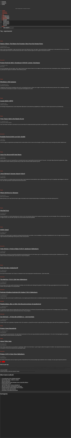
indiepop (2, 368)
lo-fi (16, 368)
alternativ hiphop (4, 367)
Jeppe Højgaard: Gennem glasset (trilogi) (12, 174)
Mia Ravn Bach (3, 307)
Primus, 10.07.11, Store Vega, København (12, 354)
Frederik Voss (2, 177)
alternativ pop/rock (8, 367)
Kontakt (5, 25)
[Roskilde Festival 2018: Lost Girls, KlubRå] (7, 132)
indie (67, 367)
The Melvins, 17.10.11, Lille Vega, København (13, 279)
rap (39, 368)
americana (18, 367)
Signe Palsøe (2, 140)
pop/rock (23, 368)
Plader (3, 15)
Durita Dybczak (3, 271)
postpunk (26, 368)
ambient (15, 367)
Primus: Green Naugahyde (8, 328)
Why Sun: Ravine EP (6, 381)
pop (21, 368)
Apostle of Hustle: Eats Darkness (9, 389)
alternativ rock (12, 367)
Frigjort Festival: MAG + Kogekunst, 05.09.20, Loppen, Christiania (20, 63)
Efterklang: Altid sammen (8, 82)
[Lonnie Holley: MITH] (6, 97)
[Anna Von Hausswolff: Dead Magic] (7, 150)
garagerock (61, 367)
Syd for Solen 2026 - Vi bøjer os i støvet (10, 379)
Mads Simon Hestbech (4, 196)
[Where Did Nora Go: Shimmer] (7, 188)
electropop (48, 367)
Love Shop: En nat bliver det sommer (10, 390)
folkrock (59, 367)
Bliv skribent (6, 23)
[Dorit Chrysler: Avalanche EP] (6, 264)
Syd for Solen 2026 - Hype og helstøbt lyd (11, 385)
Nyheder (2, 301)
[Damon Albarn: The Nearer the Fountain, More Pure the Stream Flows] (7, 39)
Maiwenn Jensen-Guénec (5, 47)
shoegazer (48, 368)
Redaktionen (6, 21)
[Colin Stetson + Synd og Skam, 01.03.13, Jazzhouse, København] (7, 244)
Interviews (4, 18)
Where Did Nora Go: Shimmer (9, 193)
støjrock (60, 368)
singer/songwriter (53, 368)
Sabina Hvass (2, 158)
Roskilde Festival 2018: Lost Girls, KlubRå (12, 137)
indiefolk (69, 367)
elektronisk (52, 367)
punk (38, 368)
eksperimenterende (38, 367)
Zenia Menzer (3, 214)
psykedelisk (35, 368)
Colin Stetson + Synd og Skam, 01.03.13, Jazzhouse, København (19, 249)
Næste (3, 361)
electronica (44, 367)
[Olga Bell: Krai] (6, 206)
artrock (21, 367)
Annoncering (6, 22)
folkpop (57, 367)
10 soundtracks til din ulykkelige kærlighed (11, 378)
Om (2, 19)
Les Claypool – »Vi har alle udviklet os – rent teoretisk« (17, 317)
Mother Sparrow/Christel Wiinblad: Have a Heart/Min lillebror (15, 382)
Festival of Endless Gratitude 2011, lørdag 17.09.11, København (18, 292)
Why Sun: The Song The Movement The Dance (12, 386)
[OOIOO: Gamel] (7, 225)
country (27, 367)
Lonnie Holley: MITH (6, 101)
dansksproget (30, 367)
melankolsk (18, 368)
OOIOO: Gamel (4, 230)
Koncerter (4, 17)
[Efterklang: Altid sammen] (7, 78)
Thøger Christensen (4, 104)
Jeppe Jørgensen (3, 344)
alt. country (1, 367)
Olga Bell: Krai (4, 210)
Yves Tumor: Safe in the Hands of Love (12, 119)
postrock (30, 368)
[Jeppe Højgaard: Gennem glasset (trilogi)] (7, 169)
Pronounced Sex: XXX (6, 383)
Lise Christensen (3, 296)
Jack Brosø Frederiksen (4, 85)
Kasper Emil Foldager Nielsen (6, 122)
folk (55, 367)
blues (25, 367)
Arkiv (3, 26)
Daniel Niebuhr (3, 283)
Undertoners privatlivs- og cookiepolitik (27, 371)
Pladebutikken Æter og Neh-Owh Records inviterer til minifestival (20, 304)
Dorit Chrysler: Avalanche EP (9, 268)
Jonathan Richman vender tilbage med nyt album (12, 387)
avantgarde (24, 367)
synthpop (63, 368)
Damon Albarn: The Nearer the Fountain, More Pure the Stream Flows (21, 44)
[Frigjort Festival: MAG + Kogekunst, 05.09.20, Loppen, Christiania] (7, 58)
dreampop (33, 367)
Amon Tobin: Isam (6, 341)
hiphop (65, 367)
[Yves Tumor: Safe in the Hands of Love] (7, 114)
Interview (2, 314)
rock (41, 368)
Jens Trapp (2, 66)
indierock (7, 368)
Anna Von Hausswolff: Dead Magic (10, 154)
